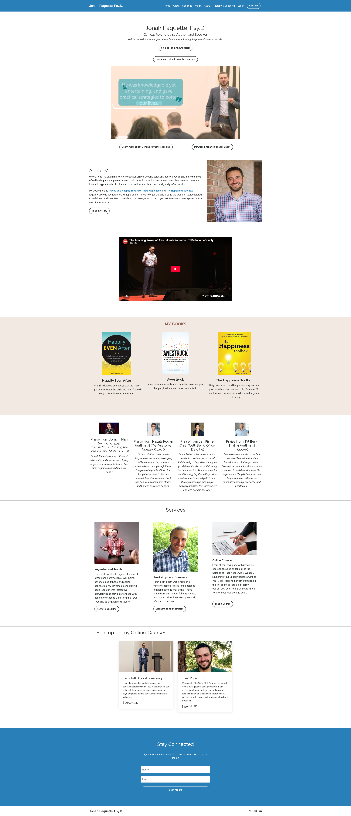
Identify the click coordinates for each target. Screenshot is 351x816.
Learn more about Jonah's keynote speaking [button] (146, 147)
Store (207, 5)
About (176, 5)
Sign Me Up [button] (175, 789)
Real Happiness (152, 190)
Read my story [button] (99, 210)
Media (198, 5)
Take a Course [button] (222, 604)
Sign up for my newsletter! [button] (175, 48)
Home (167, 5)
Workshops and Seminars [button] (170, 608)
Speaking (187, 5)
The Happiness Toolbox (179, 190)
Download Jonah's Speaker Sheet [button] (212, 147)
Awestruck (115, 190)
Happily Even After (116, 380)
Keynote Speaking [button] (107, 609)
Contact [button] (253, 5)
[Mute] (237, 136)
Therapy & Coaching (224, 5)
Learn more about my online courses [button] (175, 59)
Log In (240, 5)
